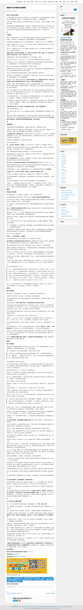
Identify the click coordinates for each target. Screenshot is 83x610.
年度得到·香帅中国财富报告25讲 (66, 216)
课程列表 (17, 554)
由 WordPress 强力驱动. (44, 608)
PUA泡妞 (62, 156)
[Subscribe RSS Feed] (20, 601)
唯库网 (62, 165)
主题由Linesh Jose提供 (55, 608)
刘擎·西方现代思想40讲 (65, 211)
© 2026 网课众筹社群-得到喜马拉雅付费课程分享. (32, 608)
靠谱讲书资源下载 (64, 199)
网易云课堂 (63, 177)
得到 (15, 11)
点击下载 (30, 551)
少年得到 (63, 171)
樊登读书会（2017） (64, 209)
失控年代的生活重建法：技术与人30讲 (68, 194)
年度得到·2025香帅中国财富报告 (66, 192)
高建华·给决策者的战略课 (16, 7)
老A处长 (62, 180)
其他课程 (62, 163)
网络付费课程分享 (64, 214)
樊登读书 (62, 173)
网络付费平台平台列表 (20, 556)
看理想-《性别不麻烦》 (65, 197)
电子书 (62, 175)
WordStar (49, 608)
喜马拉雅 (62, 167)
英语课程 (62, 182)
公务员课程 (63, 160)
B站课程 (62, 154)
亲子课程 (62, 158)
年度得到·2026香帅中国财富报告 (66, 190)
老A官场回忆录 (63, 207)
